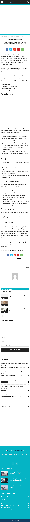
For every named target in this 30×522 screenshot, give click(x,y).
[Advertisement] (15, 19)
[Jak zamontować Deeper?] (4, 303)
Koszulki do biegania (5, 396)
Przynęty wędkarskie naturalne (8, 499)
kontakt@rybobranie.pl (20, 459)
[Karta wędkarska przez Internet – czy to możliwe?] (4, 487)
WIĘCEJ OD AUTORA (6, 291)
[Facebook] (13, 463)
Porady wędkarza (4, 367)
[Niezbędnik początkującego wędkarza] (4, 473)
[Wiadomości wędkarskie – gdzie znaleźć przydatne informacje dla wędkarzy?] (4, 480)
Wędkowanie (12, 473)
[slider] (5, 250)
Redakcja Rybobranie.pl (14, 367)
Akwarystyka (3, 390)
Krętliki (2, 501)
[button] (28, 2)
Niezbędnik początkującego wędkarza (17, 472)
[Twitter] (17, 463)
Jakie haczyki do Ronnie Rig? (7, 266)
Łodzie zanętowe (18, 39)
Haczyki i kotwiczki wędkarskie (8, 509)
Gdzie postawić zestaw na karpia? (23, 266)
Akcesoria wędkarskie (6, 496)
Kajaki (2, 503)
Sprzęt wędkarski (11, 39)
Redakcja (9, 45)
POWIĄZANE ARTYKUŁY (7, 289)
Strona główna (4, 36)
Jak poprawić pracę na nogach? (8, 394)
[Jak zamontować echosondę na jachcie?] (4, 296)
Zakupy (2, 375)
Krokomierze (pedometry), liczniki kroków (10, 505)
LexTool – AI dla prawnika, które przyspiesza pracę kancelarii (14, 380)
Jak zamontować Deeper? (16, 302)
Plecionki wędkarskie (5, 507)
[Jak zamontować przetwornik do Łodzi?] (4, 310)
